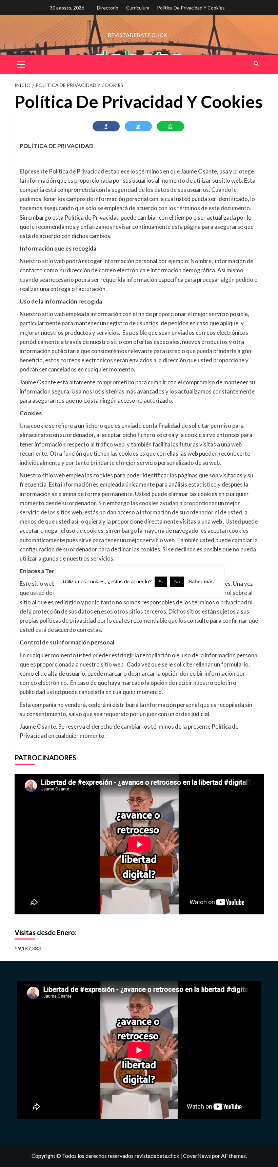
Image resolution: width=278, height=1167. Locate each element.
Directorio (107, 8)
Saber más (201, 581)
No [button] (177, 581)
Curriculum (137, 8)
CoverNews (197, 1155)
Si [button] (161, 581)
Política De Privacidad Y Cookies (191, 8)
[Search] (256, 63)
